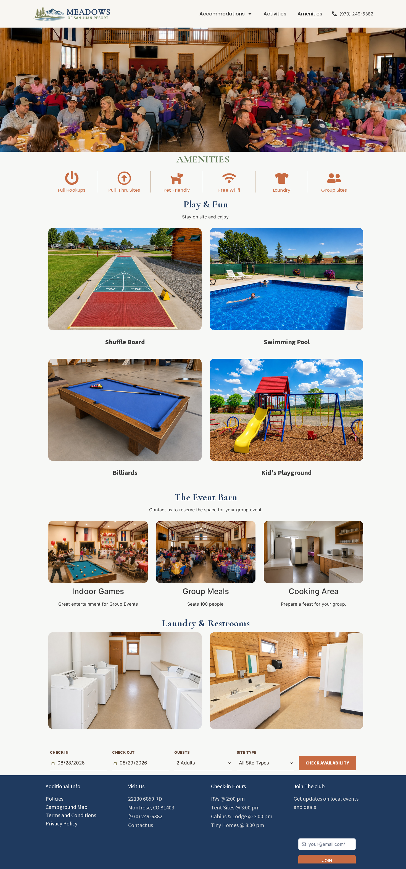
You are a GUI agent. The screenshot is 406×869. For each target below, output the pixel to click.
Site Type (247, 752)
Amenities (309, 13)
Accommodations (222, 13)
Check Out (123, 752)
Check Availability (327, 763)
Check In (59, 752)
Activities (274, 13)
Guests (182, 752)
